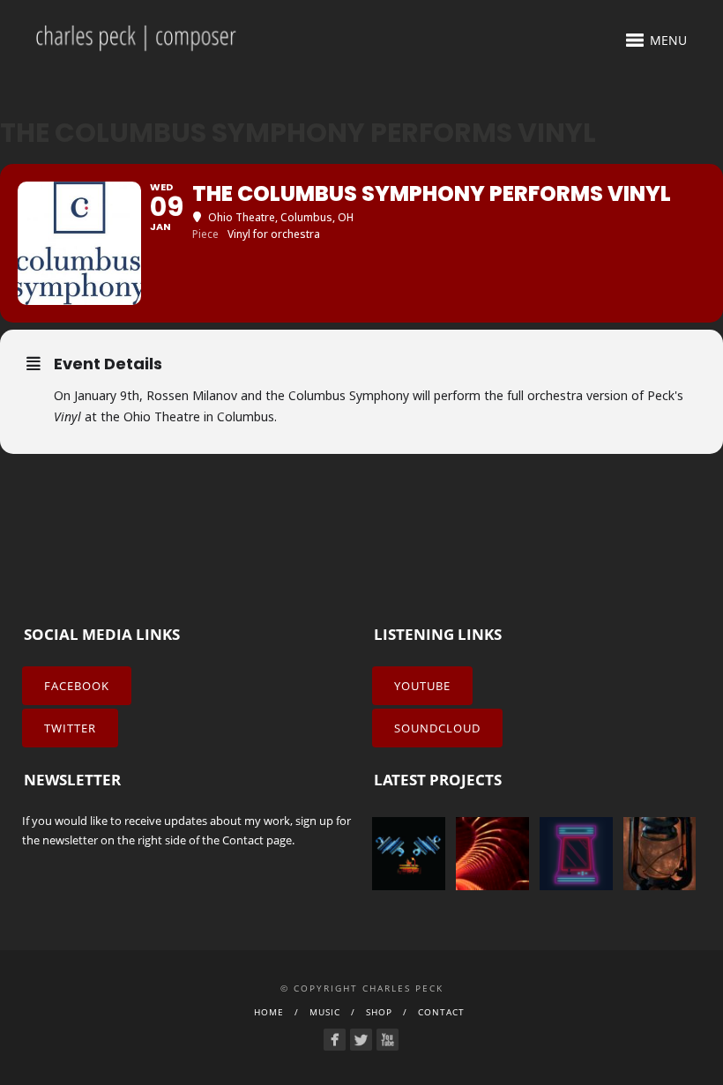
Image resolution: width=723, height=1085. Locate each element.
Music (324, 1012)
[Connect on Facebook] (335, 1040)
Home (269, 1012)
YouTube (422, 686)
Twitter (70, 728)
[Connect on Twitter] (361, 1040)
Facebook (76, 686)
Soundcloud (437, 728)
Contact (243, 840)
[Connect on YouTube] (387, 1040)
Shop (379, 1012)
